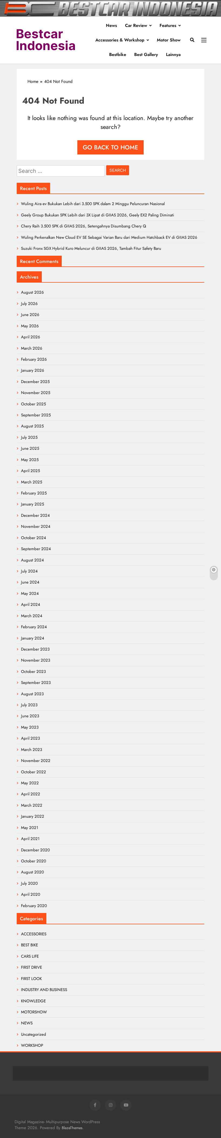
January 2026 (32, 370)
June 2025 (30, 448)
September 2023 (36, 683)
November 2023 (35, 660)
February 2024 (34, 627)
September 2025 (36, 415)
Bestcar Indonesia (46, 39)
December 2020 (35, 850)
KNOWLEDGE (33, 1001)
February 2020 (34, 906)
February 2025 (34, 493)
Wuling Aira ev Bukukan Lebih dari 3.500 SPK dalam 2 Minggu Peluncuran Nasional (93, 204)
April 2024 (30, 604)
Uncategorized (33, 1034)
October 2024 (33, 538)
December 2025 (35, 382)
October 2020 (33, 861)
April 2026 (30, 337)
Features (168, 25)
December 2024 (35, 515)
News (111, 25)
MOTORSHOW (34, 1012)
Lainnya (173, 54)
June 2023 (30, 716)
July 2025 (29, 437)
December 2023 (35, 649)
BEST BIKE (29, 945)
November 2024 (35, 526)
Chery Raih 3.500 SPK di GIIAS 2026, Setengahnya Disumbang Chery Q (83, 226)
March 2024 (31, 616)
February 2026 (34, 359)
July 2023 (29, 705)
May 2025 (30, 460)
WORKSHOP (32, 1045)
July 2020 (29, 883)
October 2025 (33, 404)
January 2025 (32, 504)
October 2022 (33, 772)
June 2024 (30, 582)
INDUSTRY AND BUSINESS (44, 990)
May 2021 (29, 828)
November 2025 (35, 393)
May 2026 (30, 326)
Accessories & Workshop (119, 40)
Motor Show (169, 40)
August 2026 (32, 292)
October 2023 (33, 672)
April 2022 (30, 794)
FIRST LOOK (31, 979)
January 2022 (32, 816)
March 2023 (31, 750)
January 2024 (32, 638)
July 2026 (29, 304)
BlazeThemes (72, 1127)
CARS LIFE (30, 956)
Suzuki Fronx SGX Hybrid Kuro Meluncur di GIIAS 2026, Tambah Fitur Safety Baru (91, 248)
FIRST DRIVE (31, 967)
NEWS (27, 1023)
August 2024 (32, 560)
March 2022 (31, 805)
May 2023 (30, 727)
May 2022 (30, 783)
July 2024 (29, 571)
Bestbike (117, 54)
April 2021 (30, 839)
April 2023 (30, 738)
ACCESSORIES (33, 934)
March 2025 (31, 482)
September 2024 (36, 549)
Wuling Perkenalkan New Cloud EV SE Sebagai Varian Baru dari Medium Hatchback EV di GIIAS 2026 (109, 237)
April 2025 (30, 471)
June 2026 (30, 315)
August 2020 (32, 872)
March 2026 (31, 348)
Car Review (136, 25)
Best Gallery (146, 54)
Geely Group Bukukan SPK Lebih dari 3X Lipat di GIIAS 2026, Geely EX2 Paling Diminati (97, 215)
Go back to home (110, 147)
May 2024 (30, 593)
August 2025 (32, 426)
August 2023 (32, 694)
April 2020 (30, 894)
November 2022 (35, 761)
